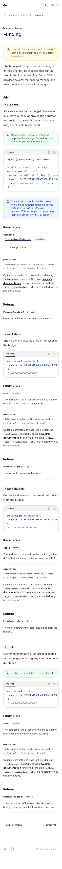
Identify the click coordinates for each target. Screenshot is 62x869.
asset (6, 393)
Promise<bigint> (13, 466)
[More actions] (57, 5)
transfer (8, 234)
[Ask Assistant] (54, 152)
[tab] (10, 152)
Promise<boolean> (13, 312)
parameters (10, 259)
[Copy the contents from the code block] (49, 152)
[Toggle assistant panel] (52, 5)
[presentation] (31, 173)
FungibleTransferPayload (18, 239)
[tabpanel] (31, 173)
